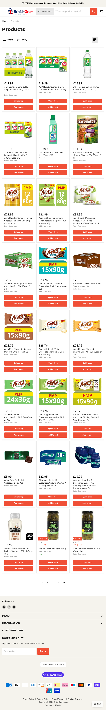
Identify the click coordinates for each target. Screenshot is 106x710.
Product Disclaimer (75, 699)
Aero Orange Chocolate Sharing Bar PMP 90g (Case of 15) (87, 352)
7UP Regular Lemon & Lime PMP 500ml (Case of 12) (86, 88)
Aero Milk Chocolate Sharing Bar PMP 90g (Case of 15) (17, 350)
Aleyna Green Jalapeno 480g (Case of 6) (86, 550)
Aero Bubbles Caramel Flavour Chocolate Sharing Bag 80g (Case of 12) (18, 221)
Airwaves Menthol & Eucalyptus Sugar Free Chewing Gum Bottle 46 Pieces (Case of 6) (84, 484)
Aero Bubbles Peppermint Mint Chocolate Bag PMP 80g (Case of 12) (52, 221)
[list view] (101, 40)
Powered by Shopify (53, 705)
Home (5, 21)
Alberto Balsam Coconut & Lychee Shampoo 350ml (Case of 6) (18, 551)
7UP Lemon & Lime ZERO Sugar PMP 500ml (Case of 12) (17, 90)
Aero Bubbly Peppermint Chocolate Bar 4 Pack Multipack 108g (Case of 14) (86, 221)
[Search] (93, 11)
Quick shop (18, 101)
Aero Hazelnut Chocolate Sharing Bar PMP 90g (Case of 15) (53, 286)
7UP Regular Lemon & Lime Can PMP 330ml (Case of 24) (52, 88)
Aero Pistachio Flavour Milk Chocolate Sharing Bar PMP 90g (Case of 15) (86, 417)
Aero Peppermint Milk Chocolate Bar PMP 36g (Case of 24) (18, 417)
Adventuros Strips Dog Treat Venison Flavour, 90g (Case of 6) (87, 155)
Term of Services (58, 699)
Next (65, 582)
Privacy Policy (28, 699)
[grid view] (95, 40)
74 (58, 582)
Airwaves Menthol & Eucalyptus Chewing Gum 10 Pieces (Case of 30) (52, 483)
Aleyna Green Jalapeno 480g (52, 548)
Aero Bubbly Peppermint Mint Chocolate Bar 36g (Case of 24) (18, 286)
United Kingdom (52, 664)
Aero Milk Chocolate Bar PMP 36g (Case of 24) (87, 285)
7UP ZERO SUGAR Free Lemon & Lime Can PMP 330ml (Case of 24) (15, 155)
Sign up (43, 651)
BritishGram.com (10, 95)
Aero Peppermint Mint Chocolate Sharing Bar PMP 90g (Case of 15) (51, 417)
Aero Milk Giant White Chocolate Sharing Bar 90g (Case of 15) (51, 352)
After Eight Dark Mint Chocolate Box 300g (14, 481)
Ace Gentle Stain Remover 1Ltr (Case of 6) (51, 154)
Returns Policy (43, 699)
